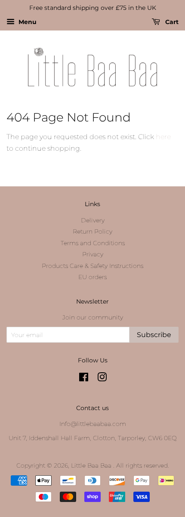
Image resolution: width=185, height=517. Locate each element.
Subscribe (154, 335)
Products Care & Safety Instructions (92, 265)
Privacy (92, 254)
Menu (27, 22)
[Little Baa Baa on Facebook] (84, 378)
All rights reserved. (142, 465)
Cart (171, 22)
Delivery (93, 220)
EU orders (92, 277)
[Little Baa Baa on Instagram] (102, 378)
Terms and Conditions (93, 243)
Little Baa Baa (92, 465)
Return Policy (92, 231)
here (163, 137)
